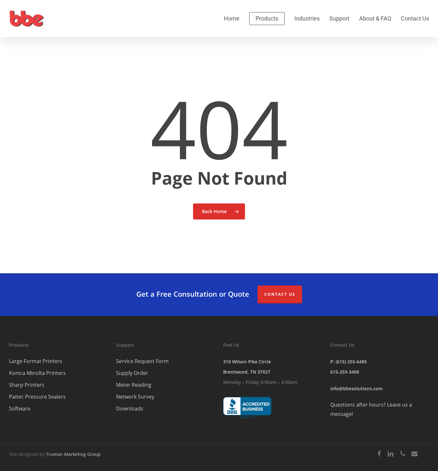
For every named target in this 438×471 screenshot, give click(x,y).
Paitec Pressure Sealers (37, 396)
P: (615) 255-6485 (348, 362)
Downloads (129, 408)
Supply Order (132, 372)
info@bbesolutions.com (356, 388)
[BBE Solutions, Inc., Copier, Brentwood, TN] (247, 408)
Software (19, 408)
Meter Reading (133, 384)
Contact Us (279, 294)
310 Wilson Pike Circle (247, 362)
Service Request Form (142, 361)
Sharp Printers (26, 384)
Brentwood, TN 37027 (246, 372)
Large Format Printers (35, 361)
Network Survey (135, 396)
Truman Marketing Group (73, 454)
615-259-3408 (344, 372)
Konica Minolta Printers (37, 372)
